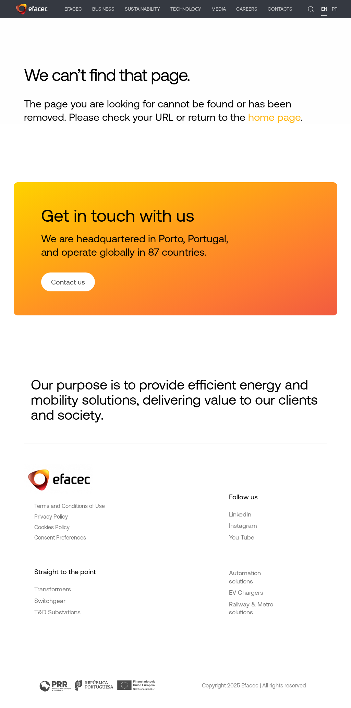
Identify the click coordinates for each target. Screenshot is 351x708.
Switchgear (49, 600)
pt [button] (334, 9)
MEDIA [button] (218, 9)
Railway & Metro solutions (251, 608)
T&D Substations (57, 612)
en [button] (324, 9)
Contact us (68, 282)
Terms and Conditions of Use (69, 506)
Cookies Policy (52, 527)
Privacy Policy (51, 516)
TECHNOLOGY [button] (185, 9)
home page (274, 117)
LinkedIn (240, 514)
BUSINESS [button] (103, 9)
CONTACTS (280, 9)
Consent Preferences (60, 537)
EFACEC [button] (73, 9)
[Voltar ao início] (31, 9)
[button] (310, 9)
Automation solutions (245, 576)
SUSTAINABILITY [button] (142, 9)
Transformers (52, 589)
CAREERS (246, 9)
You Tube (241, 537)
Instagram (243, 525)
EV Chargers (246, 592)
